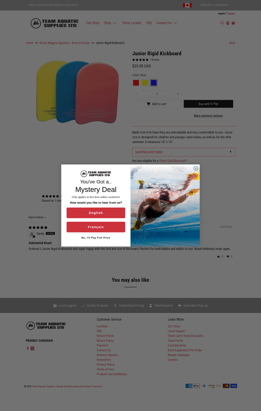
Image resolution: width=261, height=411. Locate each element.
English (96, 213)
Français (96, 227)
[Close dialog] (196, 168)
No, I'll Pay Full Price (95, 237)
